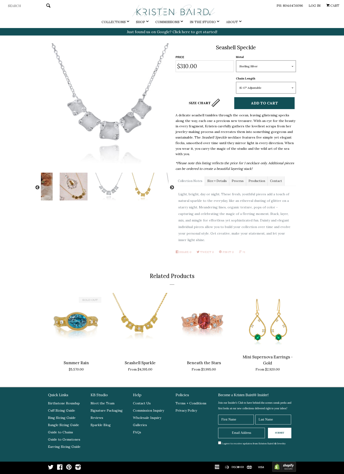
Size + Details (217, 181)
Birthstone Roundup (64, 403)
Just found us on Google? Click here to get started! (172, 31)
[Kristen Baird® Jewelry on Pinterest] (69, 468)
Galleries (140, 425)
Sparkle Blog (101, 425)
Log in (315, 6)
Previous (37, 187)
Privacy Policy (186, 410)
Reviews (97, 418)
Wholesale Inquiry (147, 418)
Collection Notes (190, 181)
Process (238, 181)
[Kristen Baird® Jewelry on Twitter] (51, 468)
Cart (334, 6)
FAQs (137, 432)
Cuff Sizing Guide (61, 410)
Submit (279, 432)
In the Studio (203, 22)
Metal (240, 57)
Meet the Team (102, 403)
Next (172, 187)
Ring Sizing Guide (62, 418)
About (232, 22)
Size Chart (200, 102)
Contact (276, 181)
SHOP (140, 22)
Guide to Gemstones (64, 439)
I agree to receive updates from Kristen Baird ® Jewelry (253, 443)
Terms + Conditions (191, 403)
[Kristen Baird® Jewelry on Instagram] (78, 468)
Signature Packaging (107, 410)
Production (257, 181)
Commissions (167, 22)
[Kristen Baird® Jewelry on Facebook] (60, 468)
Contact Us (142, 403)
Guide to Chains (60, 432)
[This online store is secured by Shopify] (284, 468)
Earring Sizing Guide (64, 447)
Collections (114, 22)
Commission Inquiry (148, 410)
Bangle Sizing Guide (63, 425)
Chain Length (245, 78)
